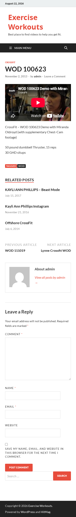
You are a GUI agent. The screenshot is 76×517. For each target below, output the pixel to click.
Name (10, 388)
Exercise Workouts (25, 22)
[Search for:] (38, 476)
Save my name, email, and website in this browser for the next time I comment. (34, 452)
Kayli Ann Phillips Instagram (27, 206)
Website (11, 425)
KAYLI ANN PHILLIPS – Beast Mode (32, 190)
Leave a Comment (54, 76)
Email (10, 406)
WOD (21, 165)
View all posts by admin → (50, 279)
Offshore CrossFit (19, 223)
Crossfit (10, 62)
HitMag (45, 512)
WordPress (28, 512)
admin (37, 76)
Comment (13, 334)
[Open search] (66, 48)
